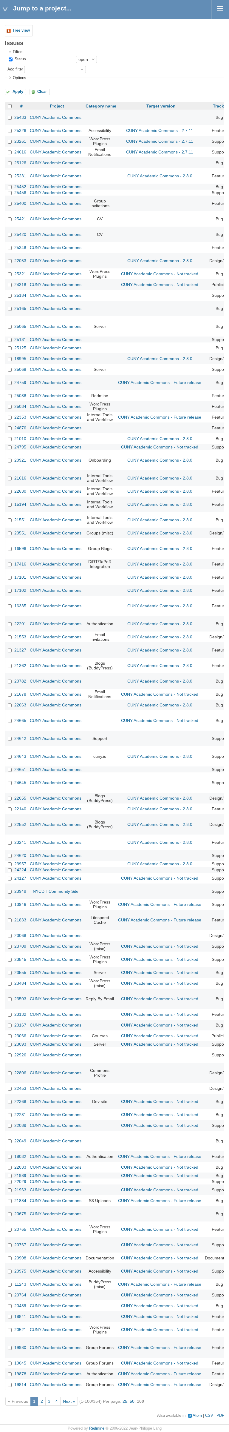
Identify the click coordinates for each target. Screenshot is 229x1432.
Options (19, 78)
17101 (20, 577)
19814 (20, 1384)
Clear (42, 92)
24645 (20, 782)
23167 (20, 1025)
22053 (20, 260)
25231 (20, 175)
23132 (20, 1014)
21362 (20, 665)
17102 (20, 590)
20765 (20, 1229)
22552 (20, 824)
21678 (20, 694)
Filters (18, 52)
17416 (20, 564)
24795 (20, 447)
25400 (20, 203)
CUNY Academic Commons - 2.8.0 (159, 175)
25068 (20, 369)
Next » (69, 1401)
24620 (20, 855)
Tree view (21, 30)
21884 (20, 1200)
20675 (20, 1213)
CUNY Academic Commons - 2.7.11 (159, 130)
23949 (20, 891)
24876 (20, 427)
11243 (20, 1284)
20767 (20, 1244)
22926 (20, 1055)
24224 (20, 869)
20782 (20, 681)
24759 (20, 382)
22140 (20, 808)
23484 (20, 983)
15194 (20, 504)
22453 (20, 1088)
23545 (20, 959)
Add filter (15, 69)
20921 (20, 460)
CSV (209, 1415)
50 (132, 1401)
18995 (20, 358)
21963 (20, 1189)
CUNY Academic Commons (55, 117)
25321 (20, 273)
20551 (20, 533)
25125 (20, 347)
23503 (20, 998)
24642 (20, 738)
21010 (20, 438)
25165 (20, 308)
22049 (20, 1140)
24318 (20, 284)
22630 (20, 491)
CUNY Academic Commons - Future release (159, 382)
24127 (20, 878)
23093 (20, 1044)
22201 (20, 623)
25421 (20, 218)
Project (57, 106)
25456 (20, 192)
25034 (20, 406)
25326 (20, 130)
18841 (20, 1316)
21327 (20, 650)
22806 (20, 1072)
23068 (20, 935)
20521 (20, 1329)
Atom (197, 1415)
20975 (20, 1271)
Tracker (220, 106)
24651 (20, 769)
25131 (20, 339)
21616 (20, 478)
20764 (20, 1295)
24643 (20, 756)
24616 (20, 152)
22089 (20, 1125)
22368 (20, 1101)
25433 (20, 117)
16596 (20, 548)
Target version (161, 106)
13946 (20, 904)
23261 (20, 141)
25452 (20, 186)
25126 (20, 162)
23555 (20, 972)
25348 (20, 247)
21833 (20, 920)
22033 (20, 1167)
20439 (20, 1305)
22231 (20, 1114)
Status (19, 59)
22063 (20, 705)
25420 (20, 234)
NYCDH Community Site (55, 891)
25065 (20, 326)
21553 (20, 636)
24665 (20, 720)
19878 (20, 1373)
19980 (20, 1347)
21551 (20, 519)
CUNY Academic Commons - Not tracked (159, 273)
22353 (20, 417)
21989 (20, 1175)
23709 (20, 946)
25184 (20, 295)
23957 (20, 863)
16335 (20, 605)
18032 (20, 1156)
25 (125, 1401)
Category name (101, 106)
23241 (20, 842)
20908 (20, 1258)
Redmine (96, 1428)
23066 (20, 1035)
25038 (20, 395)
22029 (20, 1181)
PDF (220, 1415)
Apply (18, 92)
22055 (20, 798)
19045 (20, 1363)
